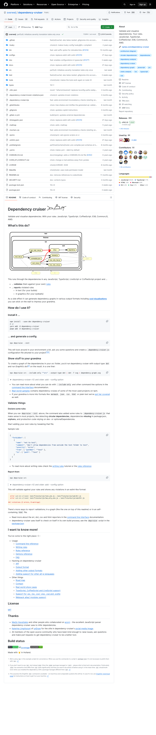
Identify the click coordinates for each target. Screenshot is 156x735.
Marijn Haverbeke (20, 622)
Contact (19, 583)
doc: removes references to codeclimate (66, 175)
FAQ (17, 557)
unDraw (37, 628)
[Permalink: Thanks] (6, 616)
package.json (14, 190)
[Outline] (111, 197)
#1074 (79, 55)
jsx (149, 67)
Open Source (57, 4)
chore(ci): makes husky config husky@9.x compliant (71, 45)
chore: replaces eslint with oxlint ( (63, 55)
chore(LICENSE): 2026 (59, 165)
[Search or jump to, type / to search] (124, 4)
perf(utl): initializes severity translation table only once (38, 34)
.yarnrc (12, 150)
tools (11, 80)
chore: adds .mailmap (58, 125)
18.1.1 (52, 85)
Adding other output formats (29, 570)
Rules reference (23, 550)
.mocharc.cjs (14, 130)
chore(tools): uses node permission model (66, 170)
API (17, 563)
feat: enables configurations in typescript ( (67, 60)
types (11, 85)
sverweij (11, 12)
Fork (130, 12)
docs (11, 65)
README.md (14, 175)
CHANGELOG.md (16, 155)
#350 (89, 155)
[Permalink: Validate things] (6, 403)
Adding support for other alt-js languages (35, 574)
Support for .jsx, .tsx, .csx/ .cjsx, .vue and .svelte (38, 594)
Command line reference (27, 543)
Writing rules (21, 547)
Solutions (27, 4)
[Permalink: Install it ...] (6, 315)
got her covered (102, 394)
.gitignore (13, 110)
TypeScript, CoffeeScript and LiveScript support (38, 590)
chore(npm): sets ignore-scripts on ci (64, 135)
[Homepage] (6, 4)
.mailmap (12, 125)
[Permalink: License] (6, 603)
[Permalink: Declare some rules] (6, 408)
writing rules (58, 466)
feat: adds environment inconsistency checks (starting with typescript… (78, 100)
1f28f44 (85, 34)
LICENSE (12, 165)
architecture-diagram (128, 51)
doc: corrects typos (58, 180)
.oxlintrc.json (14, 140)
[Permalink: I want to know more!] (6, 529)
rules (48, 284)
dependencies (145, 55)
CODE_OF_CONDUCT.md (19, 160)
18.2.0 (52, 185)
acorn (67, 622)
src (10, 70)
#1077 (86, 60)
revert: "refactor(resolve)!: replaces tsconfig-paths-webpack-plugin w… (78, 90)
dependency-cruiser (30, 12)
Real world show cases (26, 587)
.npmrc (12, 135)
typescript (144, 72)
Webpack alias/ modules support (31, 597)
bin (10, 50)
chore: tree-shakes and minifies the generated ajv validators (74, 105)
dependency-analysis (128, 59)
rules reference (84, 466)
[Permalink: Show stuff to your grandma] (6, 358)
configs (12, 55)
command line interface (23, 387)
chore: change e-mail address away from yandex (69, 160)
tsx (136, 72)
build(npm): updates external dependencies (67, 115)
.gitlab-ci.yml (14, 115)
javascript (141, 67)
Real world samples (21, 391)
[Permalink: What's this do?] (6, 225)
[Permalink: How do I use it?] (6, 307)
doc (10, 60)
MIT (9, 610)
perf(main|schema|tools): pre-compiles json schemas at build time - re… (78, 145)
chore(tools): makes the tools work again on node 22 (71, 80)
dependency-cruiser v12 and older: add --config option (37, 379)
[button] (107, 321)
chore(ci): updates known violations (64, 95)
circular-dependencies (129, 55)
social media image (84, 628)
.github (12, 40)
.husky (11, 45)
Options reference (24, 554)
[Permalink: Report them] (6, 471)
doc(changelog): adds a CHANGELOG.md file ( (68, 155)
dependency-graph (127, 67)
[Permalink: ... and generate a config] (6, 336)
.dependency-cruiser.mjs (19, 100)
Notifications (115, 12)
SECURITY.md (14, 180)
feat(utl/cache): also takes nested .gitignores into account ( (73, 40)
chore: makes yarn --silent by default (64, 150)
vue (122, 76)
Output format (22, 567)
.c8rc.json (13, 90)
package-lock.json (16, 185)
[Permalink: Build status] (6, 641)
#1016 (85, 50)
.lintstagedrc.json (16, 120)
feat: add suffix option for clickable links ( (66, 50)
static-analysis (126, 72)
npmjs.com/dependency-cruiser (135, 47)
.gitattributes (14, 105)
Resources (42, 4)
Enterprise (73, 4)
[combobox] (84, 27)
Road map (20, 580)
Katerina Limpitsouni (21, 628)
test (10, 75)
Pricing (85, 4)
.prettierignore (14, 145)
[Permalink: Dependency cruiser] (6, 208)
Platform (15, 4)
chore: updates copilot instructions (64, 110)
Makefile (12, 170)
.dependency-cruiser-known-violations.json (26, 95)
